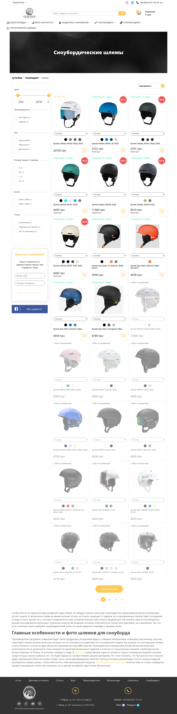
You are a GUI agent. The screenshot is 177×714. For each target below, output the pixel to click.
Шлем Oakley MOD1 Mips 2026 (145, 143)
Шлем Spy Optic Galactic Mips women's (144, 266)
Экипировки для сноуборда (110, 662)
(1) (25, 222)
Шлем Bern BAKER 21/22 (103, 510)
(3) (21, 181)
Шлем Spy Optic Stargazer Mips (107, 329)
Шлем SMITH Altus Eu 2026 (143, 449)
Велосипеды (113, 680)
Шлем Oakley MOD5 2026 (104, 204)
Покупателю (19, 2)
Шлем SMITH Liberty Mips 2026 (145, 329)
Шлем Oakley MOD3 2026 (142, 204)
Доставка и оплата (39, 680)
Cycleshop (17, 78)
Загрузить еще (109, 588)
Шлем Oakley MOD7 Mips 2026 (68, 143)
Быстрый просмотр (70, 115)
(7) (24, 122)
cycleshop (80, 652)
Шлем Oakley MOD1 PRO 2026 (67, 265)
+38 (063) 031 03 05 (132, 699)
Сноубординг (32, 78)
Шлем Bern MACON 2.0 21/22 (67, 572)
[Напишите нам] (127, 2)
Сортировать (145, 86)
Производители (91, 680)
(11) (21, 172)
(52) (28, 231)
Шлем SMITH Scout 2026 (103, 449)
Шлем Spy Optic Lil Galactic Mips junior (107, 266)
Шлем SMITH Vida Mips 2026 (67, 389)
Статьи (59, 680)
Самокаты (133, 680)
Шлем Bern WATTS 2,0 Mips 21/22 (108, 572)
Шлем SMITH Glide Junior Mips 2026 (70, 449)
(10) (29, 227)
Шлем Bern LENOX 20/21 (142, 572)
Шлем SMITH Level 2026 (141, 389)
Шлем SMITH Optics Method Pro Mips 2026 (68, 511)
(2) (24, 149)
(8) (25, 140)
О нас (18, 680)
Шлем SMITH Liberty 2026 (104, 389)
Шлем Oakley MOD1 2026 (65, 204)
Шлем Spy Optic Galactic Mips (67, 329)
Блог (73, 680)
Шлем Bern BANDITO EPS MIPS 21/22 (145, 511)
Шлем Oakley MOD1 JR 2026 (105, 143)
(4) (24, 117)
